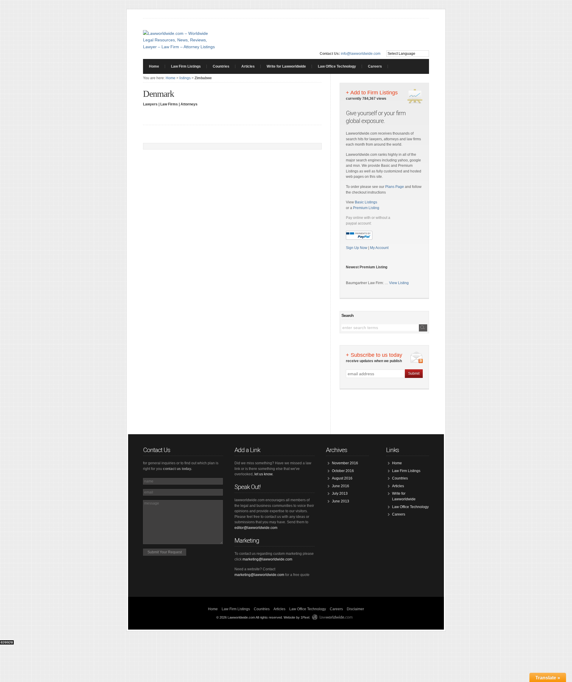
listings (185, 78)
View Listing (399, 283)
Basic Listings (366, 202)
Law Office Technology (337, 66)
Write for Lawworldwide (286, 66)
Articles (248, 66)
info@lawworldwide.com (360, 54)
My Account (379, 248)
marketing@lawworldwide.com (267, 559)
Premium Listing (366, 208)
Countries (221, 66)
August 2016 (342, 478)
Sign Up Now (357, 248)
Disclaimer (355, 609)
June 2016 (340, 486)
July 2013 (340, 493)
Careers (375, 66)
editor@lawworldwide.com (255, 528)
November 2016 (345, 463)
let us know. (263, 474)
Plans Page (394, 187)
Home (154, 66)
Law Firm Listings (186, 66)
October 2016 (343, 471)
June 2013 (340, 501)
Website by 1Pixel (296, 617)
